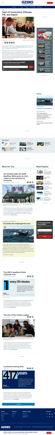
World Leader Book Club (44, 42)
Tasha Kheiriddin (7, 317)
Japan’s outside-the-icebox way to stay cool (48, 194)
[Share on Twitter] (7, 43)
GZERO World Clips (48, 45)
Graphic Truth (40, 121)
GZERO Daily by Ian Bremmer (26, 416)
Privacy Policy (12, 69)
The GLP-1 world (13, 143)
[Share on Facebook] (5, 43)
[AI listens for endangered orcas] (45, 100)
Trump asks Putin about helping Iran (48, 183)
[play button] (45, 35)
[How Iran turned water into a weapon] (5, 149)
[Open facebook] (47, 416)
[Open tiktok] (52, 416)
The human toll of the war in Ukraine (48, 58)
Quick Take (47, 50)
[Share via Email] (14, 43)
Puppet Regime (41, 40)
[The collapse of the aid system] (41, 69)
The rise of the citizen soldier (16, 315)
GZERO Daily (25, 413)
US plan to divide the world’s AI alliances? (47, 52)
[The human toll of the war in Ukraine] (41, 57)
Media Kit (2, 415)
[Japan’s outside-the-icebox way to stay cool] (39, 193)
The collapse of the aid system (47, 70)
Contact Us (14, 413)
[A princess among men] (18, 379)
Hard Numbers (46, 191)
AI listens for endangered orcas (44, 108)
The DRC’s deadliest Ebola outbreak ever (14, 273)
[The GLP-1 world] (5, 143)
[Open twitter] (47, 414)
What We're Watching (41, 111)
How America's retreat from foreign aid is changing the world (47, 66)
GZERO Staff (5, 40)
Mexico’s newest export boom (47, 199)
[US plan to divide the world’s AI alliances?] (41, 51)
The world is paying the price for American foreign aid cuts (47, 47)
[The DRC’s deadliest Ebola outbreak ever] (18, 287)
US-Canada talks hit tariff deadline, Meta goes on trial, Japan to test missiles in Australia (15, 177)
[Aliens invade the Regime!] (39, 187)
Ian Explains (47, 68)
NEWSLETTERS (26, 411)
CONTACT (14, 411)
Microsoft (14, 221)
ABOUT (3, 411)
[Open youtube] (49, 414)
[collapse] (53, 432)
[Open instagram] (49, 416)
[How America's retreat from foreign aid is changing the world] (41, 63)
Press (13, 415)
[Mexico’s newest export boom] (39, 198)
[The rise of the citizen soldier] (18, 328)
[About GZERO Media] (39, 177)
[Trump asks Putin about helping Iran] (39, 182)
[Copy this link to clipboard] (12, 43)
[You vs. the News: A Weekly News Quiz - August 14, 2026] (39, 172)
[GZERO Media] (27, 3)
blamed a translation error (22, 45)
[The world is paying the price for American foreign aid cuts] (41, 46)
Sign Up (49, 432)
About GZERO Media (4, 413)
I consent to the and (12, 69)
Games (45, 170)
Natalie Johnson (6, 276)
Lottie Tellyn (12, 182)
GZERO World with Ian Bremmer (48, 62)
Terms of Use (17, 69)
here (12, 254)
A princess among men (13, 366)
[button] (50, 3)
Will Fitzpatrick (6, 182)
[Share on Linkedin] (9, 43)
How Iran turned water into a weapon (13, 148)
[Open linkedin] (52, 414)
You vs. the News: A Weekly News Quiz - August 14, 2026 (48, 173)
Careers (2, 420)
